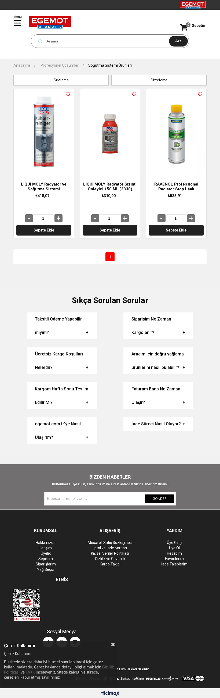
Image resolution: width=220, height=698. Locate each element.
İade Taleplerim (174, 564)
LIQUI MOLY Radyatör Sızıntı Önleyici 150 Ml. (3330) (110, 186)
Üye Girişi (174, 542)
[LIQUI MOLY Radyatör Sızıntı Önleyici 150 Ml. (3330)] (110, 133)
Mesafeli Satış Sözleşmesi (110, 542)
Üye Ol (174, 548)
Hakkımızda (46, 542)
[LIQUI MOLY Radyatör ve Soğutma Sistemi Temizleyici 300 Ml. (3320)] (44, 133)
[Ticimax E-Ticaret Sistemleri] (110, 694)
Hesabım (174, 553)
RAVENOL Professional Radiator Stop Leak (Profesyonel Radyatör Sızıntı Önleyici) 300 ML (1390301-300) (176, 187)
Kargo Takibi (110, 564)
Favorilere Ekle (68, 94)
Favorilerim (174, 559)
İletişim (45, 548)
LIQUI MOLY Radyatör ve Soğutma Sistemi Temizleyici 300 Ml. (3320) (43, 187)
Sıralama (61, 80)
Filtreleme (159, 80)
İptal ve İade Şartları (110, 548)
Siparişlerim (46, 564)
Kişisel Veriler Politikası (110, 553)
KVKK (30, 672)
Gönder (160, 499)
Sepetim (45, 559)
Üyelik (46, 553)
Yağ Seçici (45, 569)
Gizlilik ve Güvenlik (110, 559)
